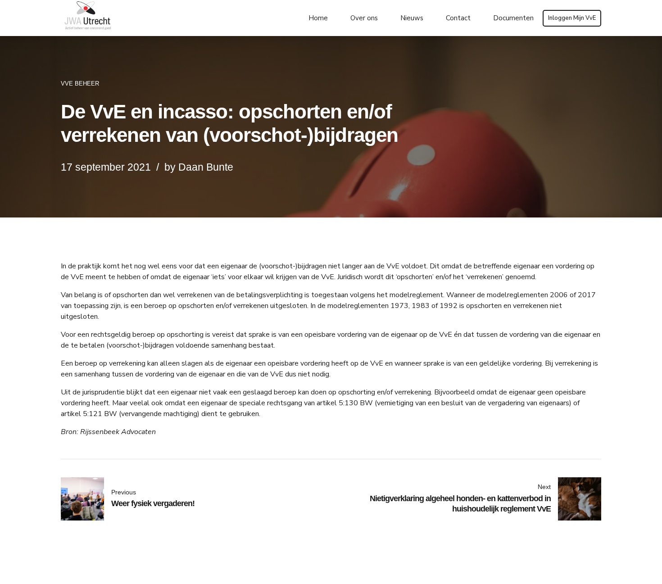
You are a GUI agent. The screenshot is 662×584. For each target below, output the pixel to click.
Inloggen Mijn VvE (572, 18)
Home (318, 18)
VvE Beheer (80, 83)
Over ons (364, 18)
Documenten (513, 18)
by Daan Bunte (198, 167)
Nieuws (411, 18)
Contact (458, 18)
